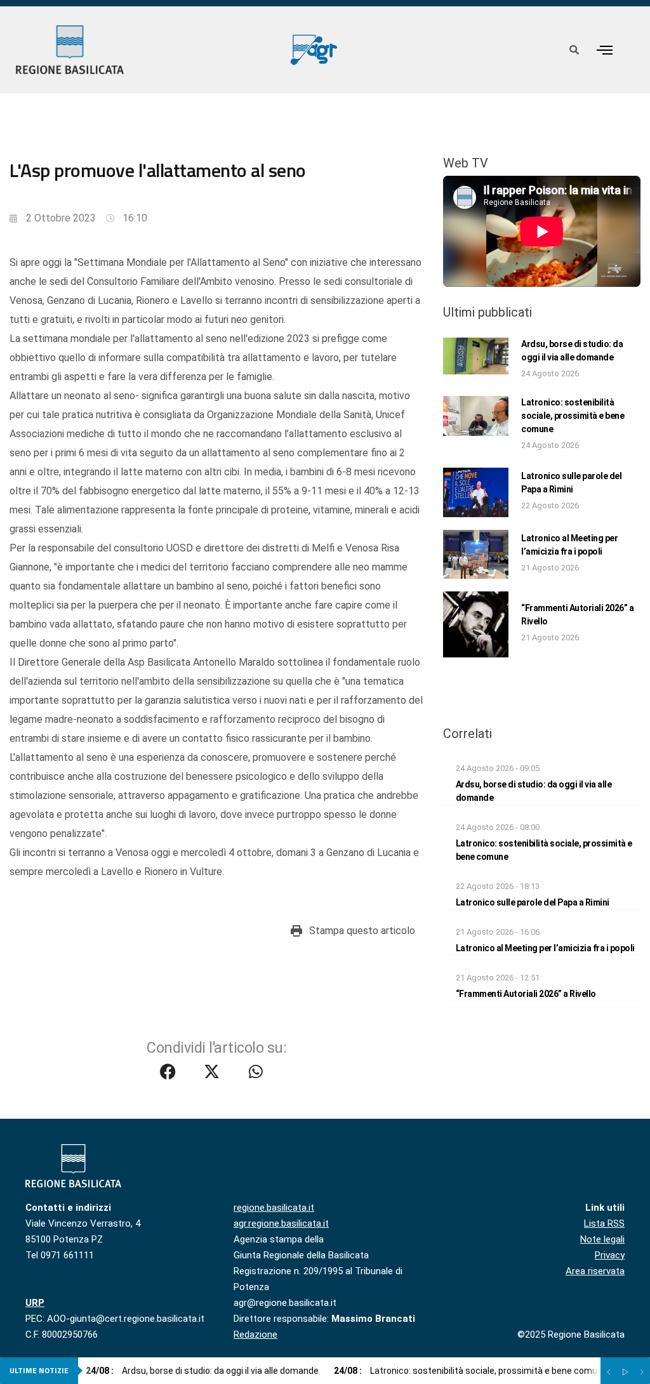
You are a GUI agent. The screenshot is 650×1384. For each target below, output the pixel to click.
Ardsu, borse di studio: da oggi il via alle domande (202, 1371)
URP (34, 1302)
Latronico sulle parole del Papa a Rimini (532, 902)
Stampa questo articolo (362, 931)
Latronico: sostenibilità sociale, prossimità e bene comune (572, 415)
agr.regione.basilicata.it (281, 1223)
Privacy (610, 1255)
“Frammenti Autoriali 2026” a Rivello (526, 994)
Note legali (602, 1239)
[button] (604, 49)
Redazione (255, 1334)
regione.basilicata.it (274, 1207)
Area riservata (595, 1271)
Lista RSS (604, 1223)
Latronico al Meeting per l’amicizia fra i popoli (545, 948)
